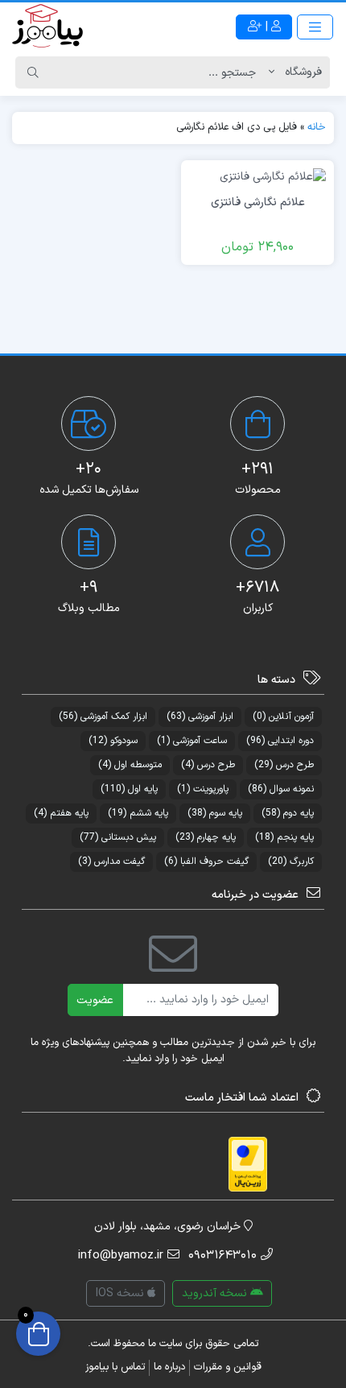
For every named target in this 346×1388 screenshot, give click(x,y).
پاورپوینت (203, 789)
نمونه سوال (281, 789)
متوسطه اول (130, 765)
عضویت (94, 1000)
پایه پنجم (284, 837)
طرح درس (284, 765)
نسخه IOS (121, 1293)
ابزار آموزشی (200, 716)
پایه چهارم (205, 837)
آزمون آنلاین (283, 716)
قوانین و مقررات (228, 1367)
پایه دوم (288, 813)
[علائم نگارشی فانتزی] (273, 176)
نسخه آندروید (216, 1293)
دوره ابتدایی (280, 740)
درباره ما (169, 1367)
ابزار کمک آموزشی (103, 716)
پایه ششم (138, 813)
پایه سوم (214, 813)
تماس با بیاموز (115, 1367)
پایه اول (129, 789)
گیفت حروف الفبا (206, 861)
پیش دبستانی (118, 837)
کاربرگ (291, 861)
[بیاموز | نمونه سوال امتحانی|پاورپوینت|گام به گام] (47, 26)
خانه (316, 127)
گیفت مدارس (111, 861)
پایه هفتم (61, 813)
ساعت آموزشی (192, 740)
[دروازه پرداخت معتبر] (248, 1164)
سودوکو (113, 740)
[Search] (33, 72)
